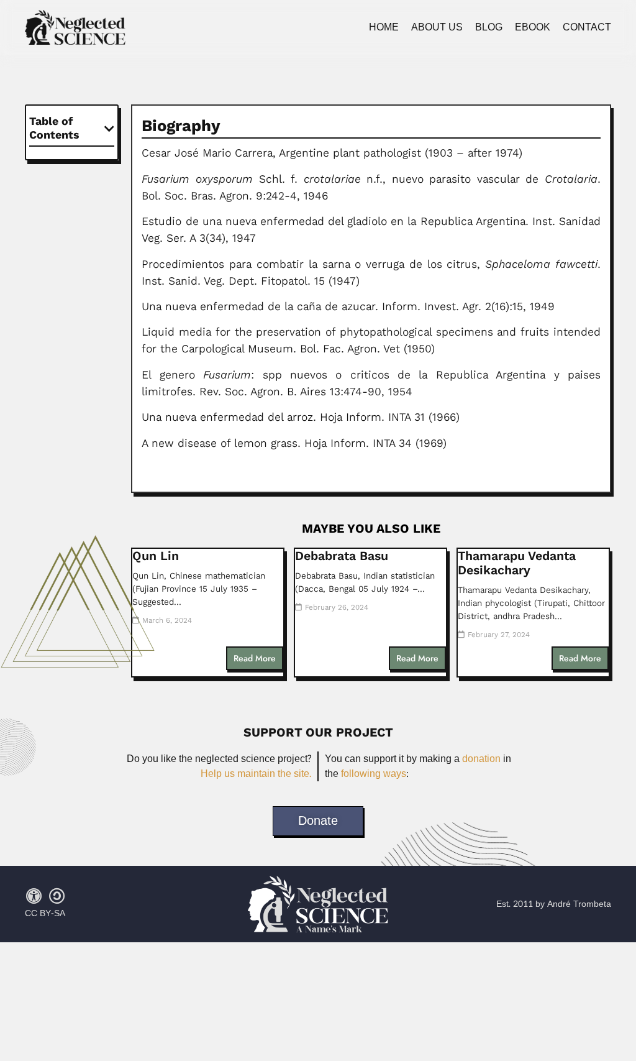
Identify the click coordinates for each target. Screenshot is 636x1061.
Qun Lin (155, 556)
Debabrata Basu (341, 556)
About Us (437, 27)
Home (384, 27)
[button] (109, 128)
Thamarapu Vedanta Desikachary (517, 563)
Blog (488, 27)
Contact (587, 27)
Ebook (532, 27)
